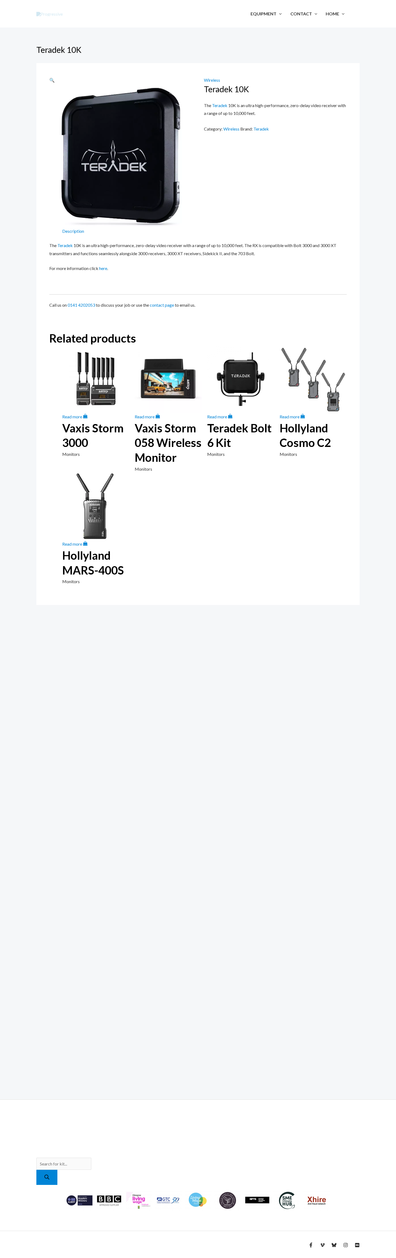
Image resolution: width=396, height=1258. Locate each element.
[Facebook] (310, 1245)
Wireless (212, 80)
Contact (301, 13)
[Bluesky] (334, 1245)
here (103, 268)
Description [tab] (73, 231)
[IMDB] (357, 1245)
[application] (279, 13)
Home (332, 13)
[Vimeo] (322, 1245)
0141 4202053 (81, 304)
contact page (162, 304)
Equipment (263, 13)
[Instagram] (345, 1245)
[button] (52, 80)
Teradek (219, 105)
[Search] (46, 1177)
